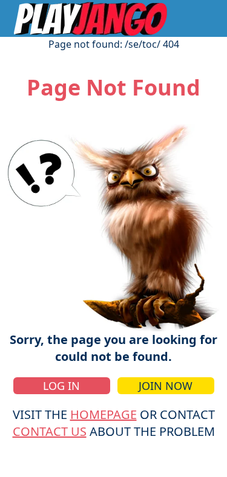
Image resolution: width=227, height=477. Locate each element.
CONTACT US (50, 431)
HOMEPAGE (103, 414)
